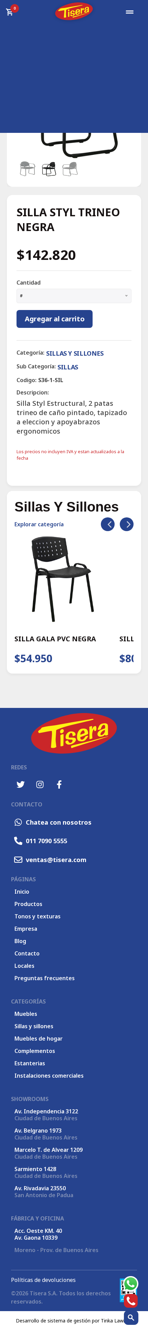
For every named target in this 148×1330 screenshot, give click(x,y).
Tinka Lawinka (117, 1320)
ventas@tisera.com (56, 860)
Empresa (25, 928)
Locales (24, 965)
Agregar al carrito (54, 318)
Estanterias (29, 1063)
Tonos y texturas (37, 916)
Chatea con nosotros (59, 822)
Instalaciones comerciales (49, 1075)
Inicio (21, 891)
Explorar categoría (39, 524)
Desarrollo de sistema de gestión (53, 1320)
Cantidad (29, 282)
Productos (28, 904)
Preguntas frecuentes (44, 978)
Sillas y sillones (33, 1026)
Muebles (25, 1013)
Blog (20, 941)
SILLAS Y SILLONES (75, 353)
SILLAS (67, 367)
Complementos (34, 1050)
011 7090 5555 (46, 841)
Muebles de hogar (38, 1038)
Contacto (27, 953)
